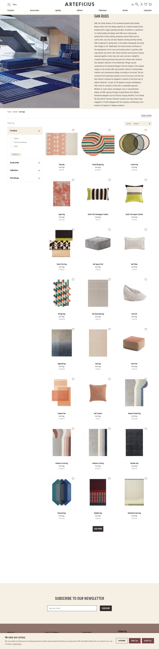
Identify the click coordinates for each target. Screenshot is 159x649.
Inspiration (148, 10)
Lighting (58, 10)
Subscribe (106, 608)
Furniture (10, 10)
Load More (98, 529)
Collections (103, 10)
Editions (80, 10)
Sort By (128, 124)
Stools (16, 146)
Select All (16, 155)
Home (9, 112)
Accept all (148, 641)
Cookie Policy (17, 644)
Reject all (134, 641)
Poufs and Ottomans (20, 142)
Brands (125, 10)
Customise (121, 641)
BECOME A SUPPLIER (146, 115)
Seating (16, 138)
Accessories (34, 10)
